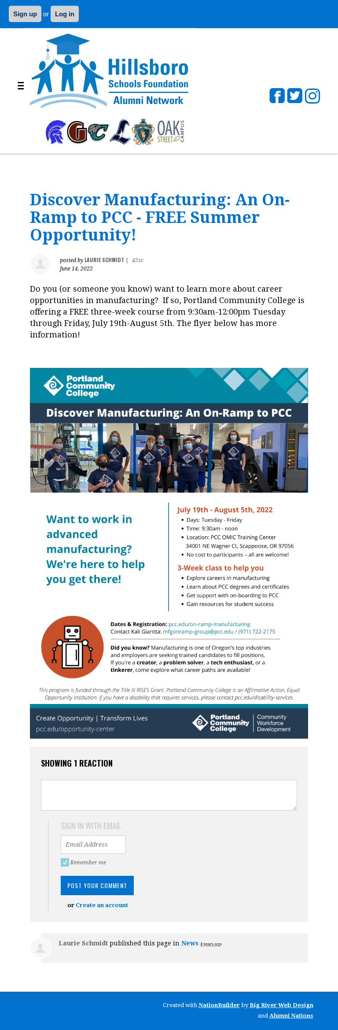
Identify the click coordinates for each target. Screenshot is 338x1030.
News (189, 943)
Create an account (102, 905)
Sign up (25, 14)
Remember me (89, 863)
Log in (64, 14)
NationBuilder (219, 1005)
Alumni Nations (291, 1015)
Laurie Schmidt (104, 259)
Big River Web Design (281, 1005)
